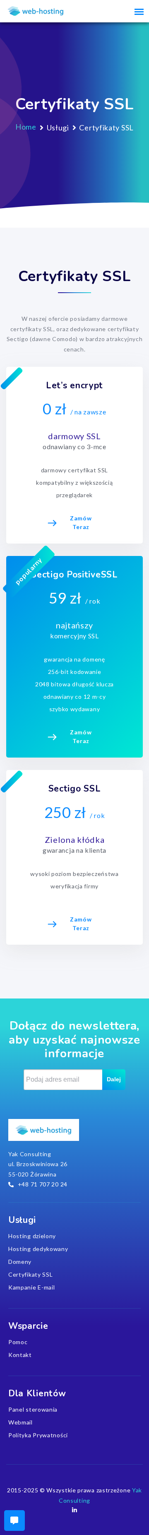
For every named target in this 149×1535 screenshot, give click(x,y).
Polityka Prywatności (38, 1435)
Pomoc (18, 1341)
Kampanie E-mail (31, 1287)
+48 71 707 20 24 (42, 1184)
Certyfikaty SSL (30, 1274)
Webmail (20, 1422)
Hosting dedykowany (38, 1248)
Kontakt (20, 1354)
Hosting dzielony (32, 1235)
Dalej (114, 1079)
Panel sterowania (33, 1409)
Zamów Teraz (81, 522)
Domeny (19, 1261)
